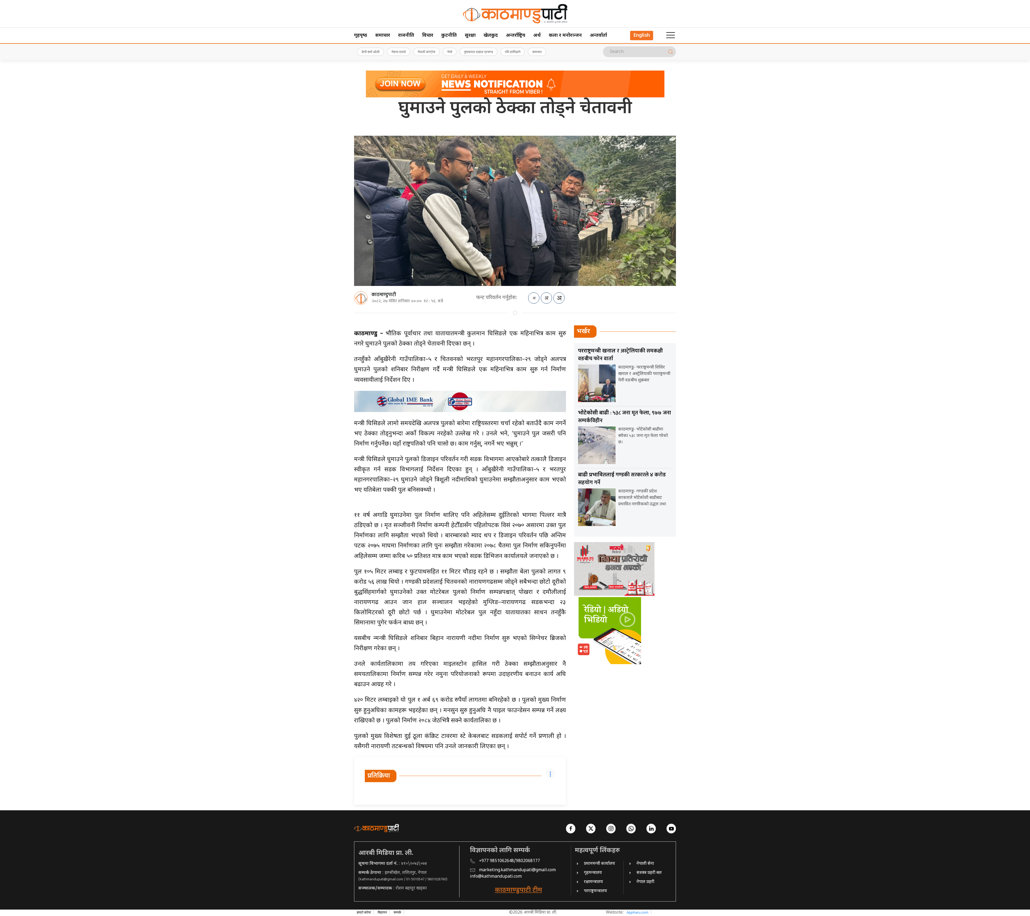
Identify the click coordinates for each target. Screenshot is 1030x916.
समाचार (382, 35)
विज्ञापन (382, 912)
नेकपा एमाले (398, 52)
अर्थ (537, 35)
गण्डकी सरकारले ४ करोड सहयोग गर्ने (622, 478)
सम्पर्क (397, 912)
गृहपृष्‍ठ (360, 35)
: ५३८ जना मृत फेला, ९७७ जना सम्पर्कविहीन (624, 416)
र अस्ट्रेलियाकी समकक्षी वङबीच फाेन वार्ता (620, 354)
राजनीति (406, 35)
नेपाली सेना (645, 864)
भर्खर (583, 331)
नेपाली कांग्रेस (426, 52)
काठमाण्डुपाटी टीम (518, 890)
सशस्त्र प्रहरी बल (649, 873)
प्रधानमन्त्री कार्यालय (599, 864)
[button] (670, 35)
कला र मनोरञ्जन (565, 35)
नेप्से (449, 52)
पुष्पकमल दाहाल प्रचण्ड (478, 52)
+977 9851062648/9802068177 (509, 861)
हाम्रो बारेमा (364, 912)
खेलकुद (491, 35)
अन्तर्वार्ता (598, 35)
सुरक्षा (470, 35)
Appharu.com (637, 912)
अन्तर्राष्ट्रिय (515, 35)
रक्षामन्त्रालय (593, 882)
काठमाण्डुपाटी (383, 295)
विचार (427, 35)
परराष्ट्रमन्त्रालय (595, 891)
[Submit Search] (670, 51)
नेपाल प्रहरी (645, 882)
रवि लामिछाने (512, 52)
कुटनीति (449, 35)
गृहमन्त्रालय (593, 873)
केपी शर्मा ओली (371, 52)
